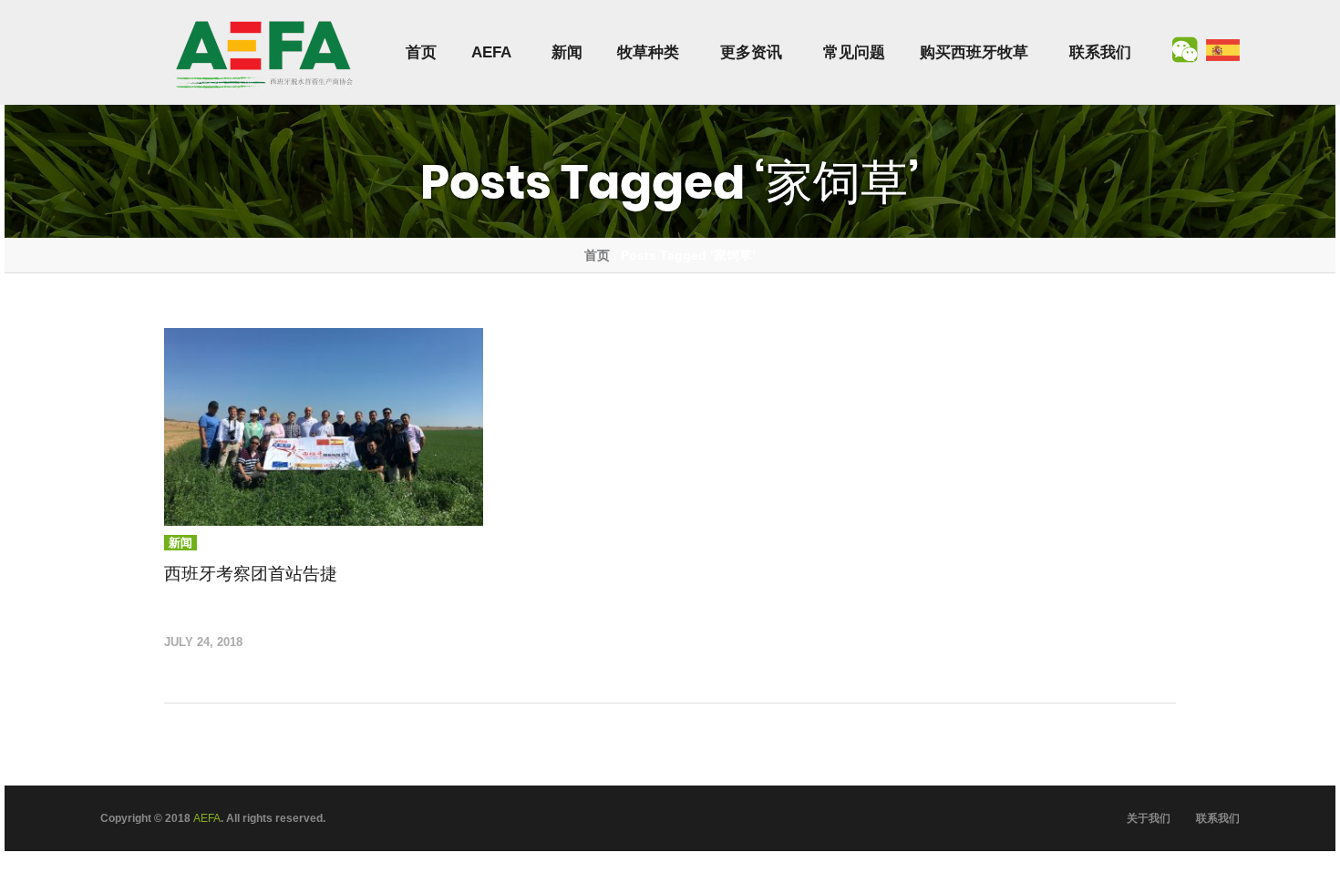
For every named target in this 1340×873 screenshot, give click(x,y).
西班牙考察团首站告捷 (250, 573)
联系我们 (1100, 52)
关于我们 (1148, 818)
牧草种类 (648, 52)
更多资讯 (751, 52)
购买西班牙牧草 (974, 52)
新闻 (566, 52)
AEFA (490, 52)
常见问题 (854, 52)
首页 (421, 52)
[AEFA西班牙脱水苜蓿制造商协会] (264, 52)
